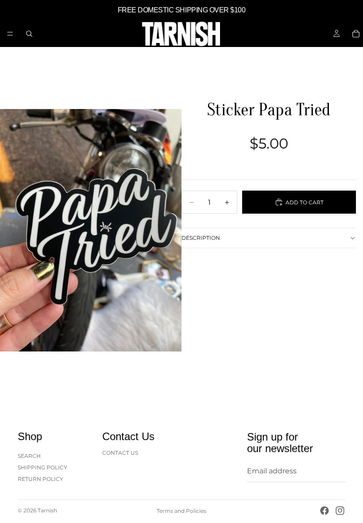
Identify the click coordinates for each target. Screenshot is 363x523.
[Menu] (10, 33)
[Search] (29, 33)
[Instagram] (340, 510)
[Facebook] (324, 510)
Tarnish (47, 510)
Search (29, 455)
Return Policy (40, 479)
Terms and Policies (181, 510)
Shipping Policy (42, 467)
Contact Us (120, 452)
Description (201, 237)
